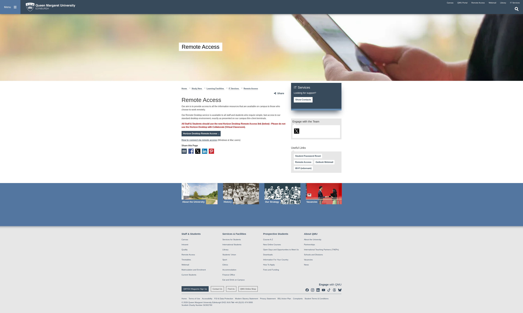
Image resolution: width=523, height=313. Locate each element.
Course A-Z (268, 239)
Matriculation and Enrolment (194, 270)
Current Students (189, 275)
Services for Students (231, 239)
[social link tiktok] (329, 290)
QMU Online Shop (248, 289)
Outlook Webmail (324, 162)
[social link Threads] (334, 290)
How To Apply (269, 265)
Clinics (225, 265)
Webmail (185, 265)
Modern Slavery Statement (246, 298)
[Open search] (516, 9)
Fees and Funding (271, 270)
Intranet (185, 244)
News (306, 265)
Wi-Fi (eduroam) (303, 168)
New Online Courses (272, 244)
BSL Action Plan (284, 298)
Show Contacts (303, 100)
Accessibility (207, 298)
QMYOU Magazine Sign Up (195, 289)
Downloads (268, 255)
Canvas (185, 239)
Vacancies (308, 260)
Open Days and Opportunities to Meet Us (281, 249)
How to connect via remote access (199, 140)
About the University (312, 239)
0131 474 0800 (304, 96)
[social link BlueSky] (339, 290)
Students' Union (229, 255)
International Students (231, 244)
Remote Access (303, 162)
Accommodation (229, 270)
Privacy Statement (268, 298)
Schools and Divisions (313, 255)
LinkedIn (204, 151)
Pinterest (211, 151)
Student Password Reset (308, 156)
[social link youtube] (323, 290)
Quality (185, 249)
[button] (10, 7)
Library (225, 249)
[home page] (49, 6)
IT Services (234, 88)
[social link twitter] (296, 131)
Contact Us (217, 289)
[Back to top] (519, 286)
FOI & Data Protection (223, 298)
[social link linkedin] (318, 290)
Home (184, 88)
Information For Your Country (275, 260)
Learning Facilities (215, 88)
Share (280, 93)
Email (184, 151)
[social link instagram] (312, 290)
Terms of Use (194, 298)
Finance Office (228, 275)
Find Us (231, 289)
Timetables (186, 260)
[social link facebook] (307, 290)
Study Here (197, 88)
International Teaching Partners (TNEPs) (321, 249)
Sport (224, 260)
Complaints (298, 298)
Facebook (191, 151)
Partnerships (309, 244)
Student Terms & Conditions (317, 298)
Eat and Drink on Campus (233, 280)
